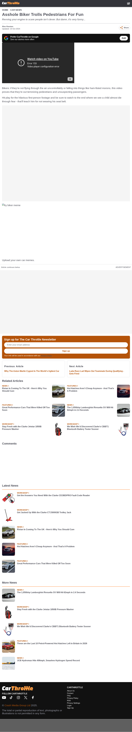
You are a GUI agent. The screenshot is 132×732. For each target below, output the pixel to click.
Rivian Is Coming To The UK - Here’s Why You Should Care (24, 389)
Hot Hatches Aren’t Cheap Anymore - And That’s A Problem (90, 389)
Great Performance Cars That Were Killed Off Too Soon (26, 408)
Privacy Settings (73, 703)
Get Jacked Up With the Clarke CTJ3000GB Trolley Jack (44, 512)
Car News (16, 10)
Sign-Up (70, 708)
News (4, 386)
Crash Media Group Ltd (17, 705)
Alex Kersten (7, 26)
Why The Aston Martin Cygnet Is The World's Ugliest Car (31, 371)
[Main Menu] (128, 3)
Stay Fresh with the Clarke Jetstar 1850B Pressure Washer (22, 427)
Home (5, 10)
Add (124, 38)
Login (69, 705)
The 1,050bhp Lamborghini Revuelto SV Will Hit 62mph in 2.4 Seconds (90, 408)
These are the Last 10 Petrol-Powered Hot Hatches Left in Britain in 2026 (52, 643)
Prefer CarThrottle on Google (24, 37)
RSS (69, 700)
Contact (70, 693)
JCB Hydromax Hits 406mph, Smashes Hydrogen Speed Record (48, 660)
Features (72, 386)
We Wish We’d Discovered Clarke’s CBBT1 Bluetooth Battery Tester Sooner (88, 427)
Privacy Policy (46, 356)
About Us (71, 691)
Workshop (7, 424)
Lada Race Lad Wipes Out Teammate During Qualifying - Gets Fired (96, 372)
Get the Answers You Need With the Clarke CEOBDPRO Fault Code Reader (53, 495)
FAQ (69, 696)
